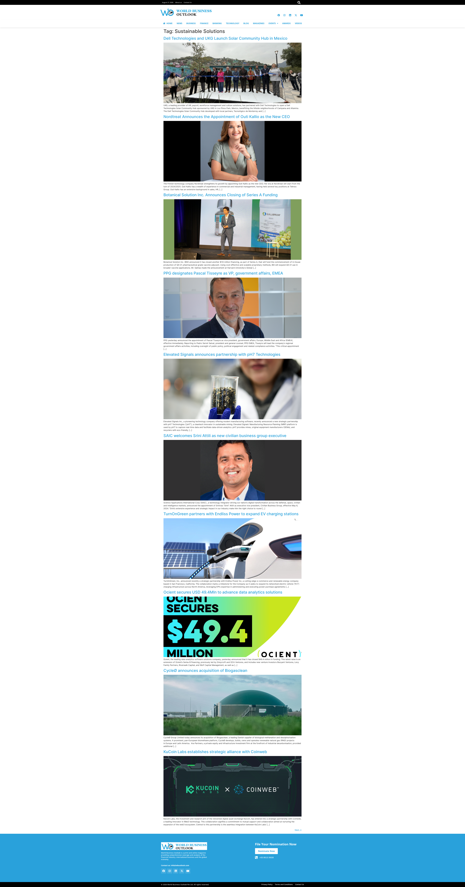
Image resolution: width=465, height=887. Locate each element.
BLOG (246, 23)
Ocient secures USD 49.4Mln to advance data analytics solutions (222, 592)
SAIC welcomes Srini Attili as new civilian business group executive (224, 435)
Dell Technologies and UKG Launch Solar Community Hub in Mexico (225, 38)
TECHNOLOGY (232, 23)
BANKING (217, 23)
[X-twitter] (295, 15)
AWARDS (286, 23)
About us (178, 2)
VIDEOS (298, 23)
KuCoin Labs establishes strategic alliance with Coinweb (215, 751)
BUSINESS (191, 23)
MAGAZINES (258, 23)
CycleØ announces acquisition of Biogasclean (205, 670)
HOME (169, 23)
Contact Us (188, 2)
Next (298, 830)
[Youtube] (301, 15)
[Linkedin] (290, 15)
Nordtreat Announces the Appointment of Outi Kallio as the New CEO (226, 116)
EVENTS (272, 23)
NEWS (179, 23)
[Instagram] (284, 15)
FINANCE (204, 23)
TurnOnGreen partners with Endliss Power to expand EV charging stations (230, 513)
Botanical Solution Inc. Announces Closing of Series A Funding (220, 194)
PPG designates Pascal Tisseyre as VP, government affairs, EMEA (223, 273)
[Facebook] (278, 15)
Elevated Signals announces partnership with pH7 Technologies (221, 354)
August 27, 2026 (167, 2)
